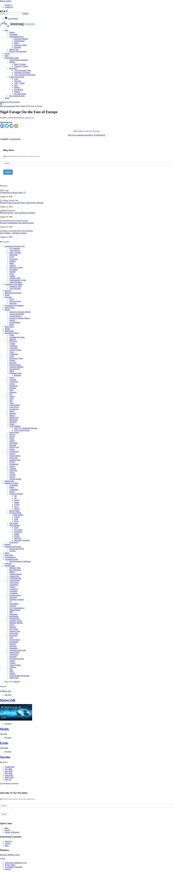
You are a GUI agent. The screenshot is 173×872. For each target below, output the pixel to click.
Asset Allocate (14, 250)
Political (17, 92)
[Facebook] (2, 126)
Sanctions (13, 646)
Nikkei (16, 534)
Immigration (9, 331)
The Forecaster (14, 289)
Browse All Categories (17, 51)
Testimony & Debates (22, 73)
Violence (12, 667)
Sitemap (8, 869)
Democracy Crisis (16, 358)
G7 (10, 602)
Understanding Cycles (17, 280)
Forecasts (8, 297)
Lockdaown (13, 409)
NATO (12, 625)
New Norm (13, 629)
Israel (11, 399)
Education (13, 597)
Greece (12, 384)
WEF (11, 671)
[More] (16, 126)
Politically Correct (16, 267)
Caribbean (13, 346)
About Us (8, 5)
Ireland (12, 396)
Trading (12, 276)
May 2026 (8, 773)
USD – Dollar (19, 83)
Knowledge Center (12, 58)
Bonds (11, 487)
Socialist (12, 272)
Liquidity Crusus (15, 621)
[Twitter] (7, 126)
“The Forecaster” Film (22, 70)
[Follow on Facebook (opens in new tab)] (3, 11)
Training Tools (14, 278)
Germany (17, 47)
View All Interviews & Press (24, 75)
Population (13, 635)
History (17, 87)
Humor (7, 329)
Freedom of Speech (16, 599)
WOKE (12, 673)
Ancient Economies (16, 314)
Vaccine (12, 477)
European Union (20, 45)
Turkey (12, 473)
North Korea (14, 432)
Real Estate (13, 523)
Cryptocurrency (15, 595)
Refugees (17, 375)
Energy (12, 492)
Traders (12, 661)
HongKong (13, 386)
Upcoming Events (11, 559)
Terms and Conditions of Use (15, 863)
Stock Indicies (14, 525)
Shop (7, 56)
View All (8, 779)
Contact (7, 843)
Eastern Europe (15, 365)
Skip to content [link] (5, 1)
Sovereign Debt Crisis (17, 650)
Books (7, 295)
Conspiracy (13, 589)
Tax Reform (18, 89)
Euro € (16, 500)
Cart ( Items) (12, 19)
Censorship (13, 348)
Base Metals (18, 515)
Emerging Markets (21, 39)
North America (14, 426)
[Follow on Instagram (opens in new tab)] (7, 11)
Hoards (12, 320)
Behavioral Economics (13, 293)
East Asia (12, 363)
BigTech (12, 339)
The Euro (17, 81)
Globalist (12, 606)
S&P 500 (17, 538)
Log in (17, 855)
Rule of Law (14, 447)
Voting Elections (15, 282)
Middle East (13, 418)
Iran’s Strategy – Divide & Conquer (13, 233)
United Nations (15, 665)
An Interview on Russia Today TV (13, 193)
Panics (11, 324)
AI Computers (14, 248)
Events (7, 54)
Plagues (7, 544)
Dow (16, 85)
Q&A (7, 553)
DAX (16, 528)
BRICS (12, 572)
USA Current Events (22, 430)
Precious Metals (15, 513)
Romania (12, 445)
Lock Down (13, 407)
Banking (8, 291)
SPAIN (12, 462)
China (11, 352)
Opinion (12, 265)
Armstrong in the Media (13, 284)
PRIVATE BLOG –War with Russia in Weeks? (17, 213)
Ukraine (12, 475)
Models (12, 62)
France (11, 377)
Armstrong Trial (15, 286)
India (11, 390)
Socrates (12, 551)
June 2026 (8, 771)
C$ (15, 498)
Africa (11, 335)
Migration (13, 422)
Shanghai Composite (22, 540)
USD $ (16, 504)
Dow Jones (18, 530)
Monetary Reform (16, 623)
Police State (13, 633)
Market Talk (13, 49)
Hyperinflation (14, 322)
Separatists (13, 648)
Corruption (13, 593)
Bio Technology (15, 570)
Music (11, 263)
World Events (10, 566)
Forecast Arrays (15, 301)
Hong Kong (9, 327)
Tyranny (12, 663)
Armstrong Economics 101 (15, 246)
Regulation (13, 269)
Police (11, 439)
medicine (12, 413)
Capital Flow (14, 576)
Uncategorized (9, 106)
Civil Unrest (13, 583)
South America (14, 456)
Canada (12, 344)
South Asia (13, 458)
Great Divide (9, 308)
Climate (12, 587)
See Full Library (20, 94)
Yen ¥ (16, 506)
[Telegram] (11, 126)
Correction (13, 591)
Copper (17, 517)
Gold (16, 79)
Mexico (12, 415)
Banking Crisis (14, 568)
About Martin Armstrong (18, 60)
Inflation (12, 261)
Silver (16, 521)
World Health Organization (19, 676)
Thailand (12, 468)
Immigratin (13, 614)
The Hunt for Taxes (16, 659)
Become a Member (7, 855)
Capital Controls (15, 574)
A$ (15, 496)
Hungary (12, 388)
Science (12, 454)
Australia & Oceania (17, 337)
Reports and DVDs (16, 549)
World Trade (14, 678)
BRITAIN (13, 341)
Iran (10, 394)
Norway (12, 434)
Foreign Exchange (16, 494)
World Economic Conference (20, 561)
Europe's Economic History (19, 318)
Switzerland (13, 464)
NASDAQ (18, 532)
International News (16, 37)
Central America (15, 350)
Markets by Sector (11, 483)
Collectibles (13, 354)
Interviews (13, 68)
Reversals (13, 303)
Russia (11, 449)
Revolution (13, 443)
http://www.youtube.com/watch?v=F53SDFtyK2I (86, 135)
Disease (12, 360)
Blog (6, 30)
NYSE (16, 536)
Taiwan (12, 466)
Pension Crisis (14, 631)
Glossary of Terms (21, 66)
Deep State (13, 255)
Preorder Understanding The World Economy (17, 223)
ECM (11, 257)
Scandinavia (13, 451)
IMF (11, 612)
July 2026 (8, 769)
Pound (16, 502)
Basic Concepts (20, 64)
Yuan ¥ (16, 508)
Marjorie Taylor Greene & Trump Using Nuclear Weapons (21, 203)
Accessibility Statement (13, 867)
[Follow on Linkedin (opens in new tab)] (1, 11)
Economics (13, 34)
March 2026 (9, 777)
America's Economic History (20, 312)
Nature (11, 424)
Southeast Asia (14, 460)
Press (11, 638)
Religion (12, 644)
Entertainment (19, 41)
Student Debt (14, 652)
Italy (11, 401)
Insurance (13, 392)
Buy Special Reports (17, 96)
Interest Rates (14, 511)
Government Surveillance (14, 305)
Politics (12, 32)
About (7, 98)
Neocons (12, 627)
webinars (8, 563)
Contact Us (9, 7)
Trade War (13, 470)
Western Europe (15, 479)
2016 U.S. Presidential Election (25, 428)
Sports (11, 274)
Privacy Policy (10, 865)
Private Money (14, 640)
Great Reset (13, 382)
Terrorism (13, 657)
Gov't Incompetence (16, 608)
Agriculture (13, 485)
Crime (11, 356)
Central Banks (14, 580)
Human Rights (14, 610)
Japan (11, 403)
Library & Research (16, 77)
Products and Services (13, 547)
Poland (12, 437)
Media (11, 411)
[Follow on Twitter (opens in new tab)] (5, 11)
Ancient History (15, 316)
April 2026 (9, 775)
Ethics (16, 43)
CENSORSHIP (15, 578)
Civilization (13, 585)
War (10, 669)
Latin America (14, 405)
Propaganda (13, 642)
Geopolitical (13, 604)
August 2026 (9, 767)
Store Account (14, 102)
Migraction (13, 420)
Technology (13, 542)
